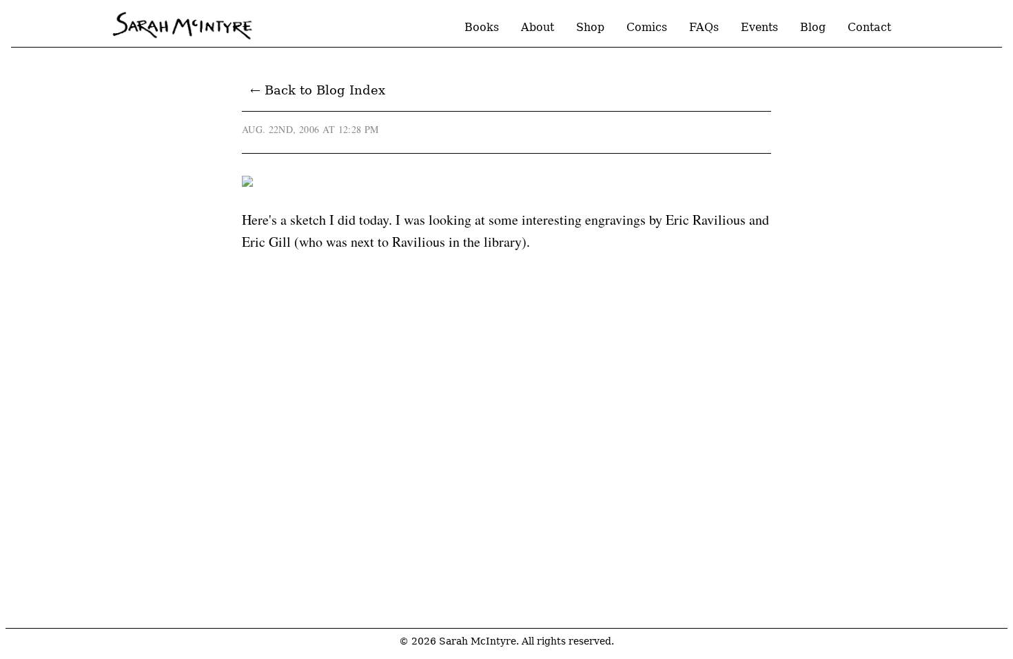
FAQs (704, 27)
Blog (813, 27)
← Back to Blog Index (317, 90)
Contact (869, 27)
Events (759, 27)
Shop (590, 27)
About (537, 27)
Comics (646, 27)
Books (481, 27)
